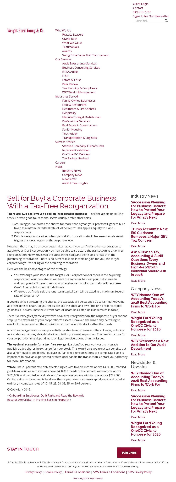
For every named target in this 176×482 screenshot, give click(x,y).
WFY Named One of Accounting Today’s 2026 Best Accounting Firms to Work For (149, 300)
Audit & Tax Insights (75, 183)
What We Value (72, 43)
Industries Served (66, 96)
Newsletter (69, 179)
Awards (67, 51)
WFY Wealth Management (79, 92)
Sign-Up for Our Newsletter (151, 16)
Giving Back (69, 39)
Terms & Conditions (77, 472)
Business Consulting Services (81, 67)
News (59, 167)
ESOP (65, 76)
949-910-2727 (142, 12)
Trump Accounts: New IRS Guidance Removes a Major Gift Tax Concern (149, 234)
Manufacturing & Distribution (81, 117)
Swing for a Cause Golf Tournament (85, 55)
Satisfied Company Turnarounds (83, 146)
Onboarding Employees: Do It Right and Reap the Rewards (46, 395)
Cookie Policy (53, 472)
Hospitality (69, 113)
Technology (70, 134)
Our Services (63, 59)
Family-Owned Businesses (79, 100)
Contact (138, 8)
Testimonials (70, 47)
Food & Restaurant (74, 105)
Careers (60, 162)
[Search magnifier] (166, 20)
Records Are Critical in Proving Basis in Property (38, 400)
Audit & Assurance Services (79, 63)
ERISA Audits (70, 72)
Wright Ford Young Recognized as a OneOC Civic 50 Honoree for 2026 (146, 323)
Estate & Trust (71, 80)
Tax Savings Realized (75, 158)
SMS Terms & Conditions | (110, 472)
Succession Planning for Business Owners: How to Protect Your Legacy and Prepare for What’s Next (148, 209)
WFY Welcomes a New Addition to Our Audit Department (149, 345)
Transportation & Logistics (79, 138)
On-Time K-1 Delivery (76, 154)
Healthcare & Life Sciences (79, 109)
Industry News (71, 171)
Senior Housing (72, 129)
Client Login (140, 4)
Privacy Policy (33, 472)
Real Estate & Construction (79, 125)
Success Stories (65, 142)
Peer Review (70, 84)
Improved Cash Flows (76, 150)
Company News (72, 175)
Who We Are (63, 30)
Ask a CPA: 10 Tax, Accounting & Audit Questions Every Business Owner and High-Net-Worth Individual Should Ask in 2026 (148, 263)
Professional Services (76, 121)
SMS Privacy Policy (140, 472)
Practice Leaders (72, 34)
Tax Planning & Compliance (79, 88)
